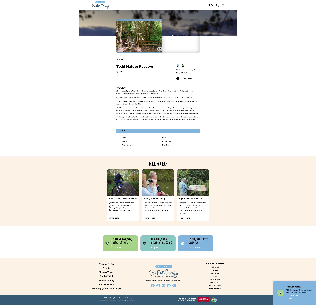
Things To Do (106, 264)
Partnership (215, 283)
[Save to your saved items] (177, 65)
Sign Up (117, 248)
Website (188, 79)
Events (106, 268)
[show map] (183, 65)
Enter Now (194, 248)
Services (215, 270)
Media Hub (215, 267)
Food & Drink (106, 276)
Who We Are (215, 273)
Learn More (292, 296)
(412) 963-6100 (181, 73)
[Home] (108, 5)
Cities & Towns (106, 272)
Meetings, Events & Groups (106, 288)
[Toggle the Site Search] (217, 5)
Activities (121, 131)
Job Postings (215, 279)
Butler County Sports (215, 264)
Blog (215, 276)
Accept (290, 299)
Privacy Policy (215, 286)
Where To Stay (106, 280)
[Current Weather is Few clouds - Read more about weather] (211, 5)
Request (155, 248)
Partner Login (215, 289)
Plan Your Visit (106, 284)
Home (120, 59)
